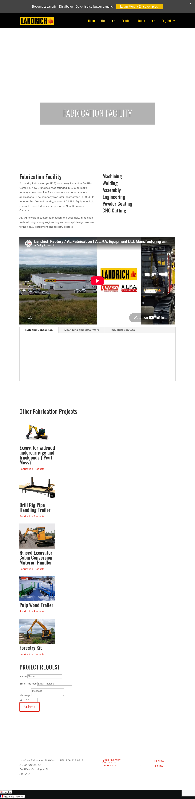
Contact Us (145, 21)
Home (92, 21)
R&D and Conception (39, 329)
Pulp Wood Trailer (36, 605)
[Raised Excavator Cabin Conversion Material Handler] (37, 547)
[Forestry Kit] (37, 642)
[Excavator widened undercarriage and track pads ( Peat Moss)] (37, 442)
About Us (107, 21)
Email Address (28, 683)
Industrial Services (123, 329)
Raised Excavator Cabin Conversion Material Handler (35, 557)
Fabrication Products (31, 468)
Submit (29, 707)
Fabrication (109, 765)
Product (127, 21)
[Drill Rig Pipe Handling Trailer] (37, 500)
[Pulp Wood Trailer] (37, 600)
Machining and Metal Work (81, 329)
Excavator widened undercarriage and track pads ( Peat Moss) (37, 455)
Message (24, 695)
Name (23, 676)
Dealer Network (111, 759)
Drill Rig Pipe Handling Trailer (34, 507)
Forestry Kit (30, 647)
